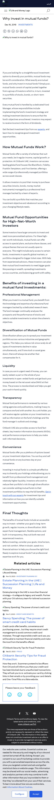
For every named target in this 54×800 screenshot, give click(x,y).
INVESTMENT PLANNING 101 (27, 576)
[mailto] (21, 31)
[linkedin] (13, 31)
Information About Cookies (19, 787)
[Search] (48, 10)
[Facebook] (19, 713)
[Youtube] (34, 713)
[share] (25, 31)
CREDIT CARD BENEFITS (25, 614)
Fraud (19, 651)
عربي (49, 3)
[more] (5, 10)
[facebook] (4, 31)
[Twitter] (27, 713)
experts (41, 129)
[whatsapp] (17, 31)
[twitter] (8, 31)
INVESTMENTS (25, 24)
